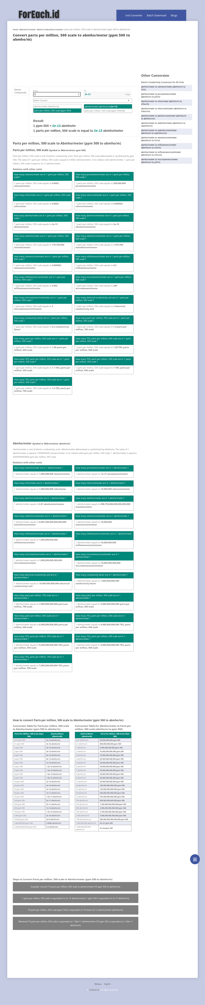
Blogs (174, 15)
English (107, 984)
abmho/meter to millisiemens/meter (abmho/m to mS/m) (158, 146)
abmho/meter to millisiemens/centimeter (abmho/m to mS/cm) (161, 153)
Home (15, 29)
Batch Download (156, 15)
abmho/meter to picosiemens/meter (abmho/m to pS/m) (158, 95)
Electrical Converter (28, 29)
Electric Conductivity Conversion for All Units (162, 82)
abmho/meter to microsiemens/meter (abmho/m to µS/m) (159, 160)
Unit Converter (133, 15)
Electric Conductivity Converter (50, 29)
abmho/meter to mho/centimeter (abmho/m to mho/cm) (163, 110)
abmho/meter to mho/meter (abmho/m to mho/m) (161, 102)
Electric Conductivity (20, 91)
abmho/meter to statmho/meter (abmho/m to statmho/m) (163, 124)
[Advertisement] (75, 62)
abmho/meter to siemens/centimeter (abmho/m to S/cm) (159, 139)
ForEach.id (94, 989)
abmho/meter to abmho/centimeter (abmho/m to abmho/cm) (163, 117)
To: (85, 91)
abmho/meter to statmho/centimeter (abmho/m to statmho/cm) (159, 131)
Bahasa (98, 984)
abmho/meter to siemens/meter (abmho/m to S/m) (163, 88)
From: (35, 91)
